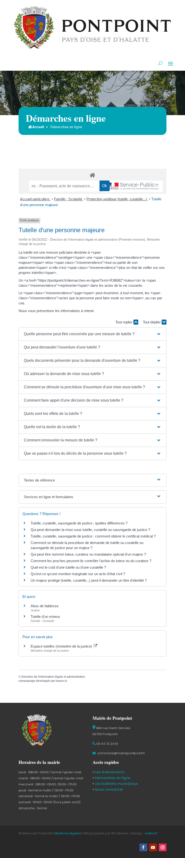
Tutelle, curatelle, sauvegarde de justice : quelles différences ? (79, 523)
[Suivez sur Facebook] (143, 847)
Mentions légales (67, 833)
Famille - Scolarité (68, 199)
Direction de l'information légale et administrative (53, 676)
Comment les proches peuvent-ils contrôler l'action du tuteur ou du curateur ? (91, 561)
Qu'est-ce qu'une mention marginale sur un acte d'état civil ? (78, 574)
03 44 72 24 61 (107, 743)
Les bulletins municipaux (116, 783)
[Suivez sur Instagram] (162, 847)
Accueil (38, 127)
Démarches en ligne (112, 777)
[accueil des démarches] (92, 174)
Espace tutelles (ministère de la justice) (62, 646)
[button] (92, 334)
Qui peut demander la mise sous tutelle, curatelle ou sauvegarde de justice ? (90, 530)
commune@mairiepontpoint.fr (121, 753)
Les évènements (109, 771)
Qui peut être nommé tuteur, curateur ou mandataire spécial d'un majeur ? (88, 554)
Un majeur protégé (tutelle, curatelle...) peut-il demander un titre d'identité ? (89, 580)
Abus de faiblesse (45, 606)
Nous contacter (108, 789)
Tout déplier (152, 322)
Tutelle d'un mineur (45, 616)
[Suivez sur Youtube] (153, 847)
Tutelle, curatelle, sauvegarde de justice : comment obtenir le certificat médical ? (93, 536)
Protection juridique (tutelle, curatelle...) (117, 199)
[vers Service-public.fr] (133, 186)
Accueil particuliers (35, 199)
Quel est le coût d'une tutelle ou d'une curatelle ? (68, 567)
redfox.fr (151, 833)
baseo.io (61, 681)
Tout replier (124, 322)
